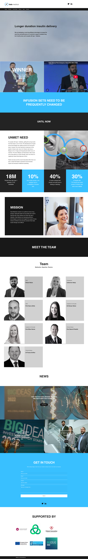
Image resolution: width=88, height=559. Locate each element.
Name (22, 471)
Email (22, 476)
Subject (22, 480)
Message (22, 485)
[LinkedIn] (71, 4)
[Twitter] (68, 4)
